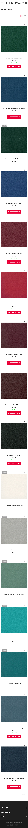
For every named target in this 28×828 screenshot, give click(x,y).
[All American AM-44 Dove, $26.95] (14, 531)
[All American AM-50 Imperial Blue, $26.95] (14, 759)
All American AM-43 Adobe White (14, 505)
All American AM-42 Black (14, 455)
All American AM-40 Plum (14, 354)
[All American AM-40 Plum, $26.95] (14, 335)
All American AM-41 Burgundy (14, 405)
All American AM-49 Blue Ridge (13, 728)
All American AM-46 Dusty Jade (14, 594)
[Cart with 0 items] (26, 3)
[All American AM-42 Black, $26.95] (14, 436)
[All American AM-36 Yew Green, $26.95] (14, 139)
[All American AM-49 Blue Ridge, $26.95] (14, 709)
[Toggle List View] (25, 16)
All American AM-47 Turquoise (14, 639)
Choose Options (14, 66)
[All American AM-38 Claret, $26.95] (14, 234)
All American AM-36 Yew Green (14, 159)
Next (6, 20)
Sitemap (20, 822)
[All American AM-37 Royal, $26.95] (14, 184)
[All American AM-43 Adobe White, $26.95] (14, 486)
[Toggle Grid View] (21, 16)
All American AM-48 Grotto (14, 683)
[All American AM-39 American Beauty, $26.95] (14, 285)
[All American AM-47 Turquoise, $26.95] (14, 620)
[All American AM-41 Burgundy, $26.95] (14, 385)
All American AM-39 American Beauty (14, 304)
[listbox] (9, 16)
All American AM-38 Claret (14, 253)
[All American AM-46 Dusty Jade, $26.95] (14, 575)
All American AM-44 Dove (14, 550)
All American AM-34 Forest (14, 58)
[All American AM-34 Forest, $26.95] (14, 39)
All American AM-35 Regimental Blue (14, 108)
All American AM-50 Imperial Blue (14, 778)
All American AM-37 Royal (14, 203)
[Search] (23, 3)
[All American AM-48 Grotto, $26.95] (14, 664)
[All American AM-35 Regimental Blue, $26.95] (14, 89)
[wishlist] (24, 24)
